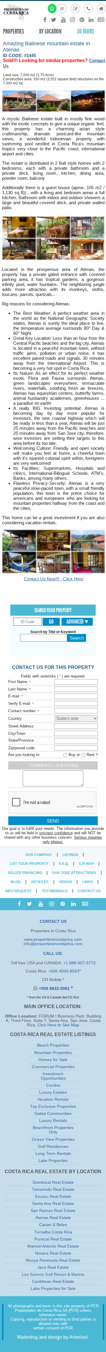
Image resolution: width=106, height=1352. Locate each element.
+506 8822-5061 (55, 988)
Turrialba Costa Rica (53, 1232)
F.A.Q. (64, 864)
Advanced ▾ (77, 621)
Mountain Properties (53, 1052)
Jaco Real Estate (53, 1267)
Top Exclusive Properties (53, 1106)
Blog (16, 882)
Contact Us (89, 891)
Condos (53, 1085)
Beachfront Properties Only (53, 1129)
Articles (40, 882)
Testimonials (55, 891)
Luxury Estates (53, 1092)
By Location (50, 31)
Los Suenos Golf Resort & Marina (53, 1274)
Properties (13, 31)
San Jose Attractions (74, 873)
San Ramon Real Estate (53, 1210)
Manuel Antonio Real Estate (53, 1246)
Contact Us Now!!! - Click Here (53, 578)
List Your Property (29, 864)
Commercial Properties (53, 1067)
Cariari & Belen (53, 1225)
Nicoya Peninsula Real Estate (53, 1260)
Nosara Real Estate (53, 1253)
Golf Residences (53, 1146)
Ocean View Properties (53, 1139)
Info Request (18, 891)
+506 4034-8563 (63, 971)
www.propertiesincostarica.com (53, 939)
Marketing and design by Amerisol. (53, 1337)
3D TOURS (85, 31)
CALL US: (53, 953)
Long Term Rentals (53, 1153)
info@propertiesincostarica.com (53, 944)
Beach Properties (53, 1045)
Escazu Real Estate (53, 1196)
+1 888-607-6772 (79, 963)
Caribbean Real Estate (53, 1281)
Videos (65, 882)
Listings (70, 855)
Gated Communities (53, 1113)
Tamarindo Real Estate (53, 1189)
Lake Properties (53, 1160)
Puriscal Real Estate (53, 1239)
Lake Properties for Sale (53, 1288)
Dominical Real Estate (53, 1182)
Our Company (38, 855)
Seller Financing (25, 873)
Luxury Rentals (53, 1120)
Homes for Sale (53, 1060)
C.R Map (86, 864)
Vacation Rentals (53, 1099)
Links (87, 882)
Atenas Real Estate (53, 1218)
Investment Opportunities (53, 1076)
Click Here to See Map (58, 1025)
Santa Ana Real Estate (53, 1203)
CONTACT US (53, 921)
